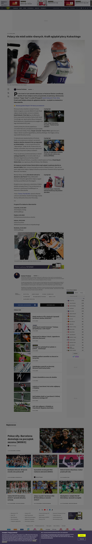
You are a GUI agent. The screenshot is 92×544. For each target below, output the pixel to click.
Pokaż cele (82, 539)
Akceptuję (82, 535)
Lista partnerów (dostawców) (47, 538)
